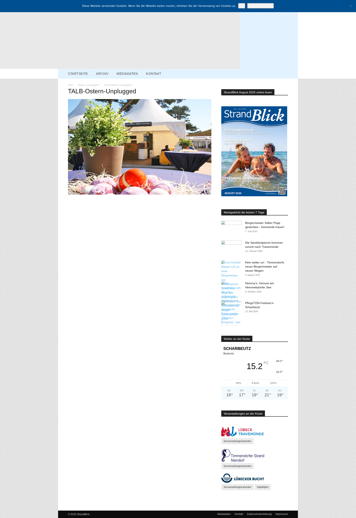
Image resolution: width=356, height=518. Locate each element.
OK (242, 5)
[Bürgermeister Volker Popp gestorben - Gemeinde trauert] (231, 228)
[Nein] (351, 6)
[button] (293, 73)
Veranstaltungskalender (238, 441)
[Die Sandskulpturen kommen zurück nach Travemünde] (231, 248)
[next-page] (230, 323)
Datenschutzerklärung (259, 514)
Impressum (282, 514)
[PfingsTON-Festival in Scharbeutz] (231, 308)
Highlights (263, 487)
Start (70, 85)
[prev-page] (223, 323)
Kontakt (239, 514)
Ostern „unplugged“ (89, 85)
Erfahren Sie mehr (260, 5)
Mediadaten (224, 514)
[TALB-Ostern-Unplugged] (139, 193)
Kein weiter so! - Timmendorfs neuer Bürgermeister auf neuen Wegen (264, 266)
